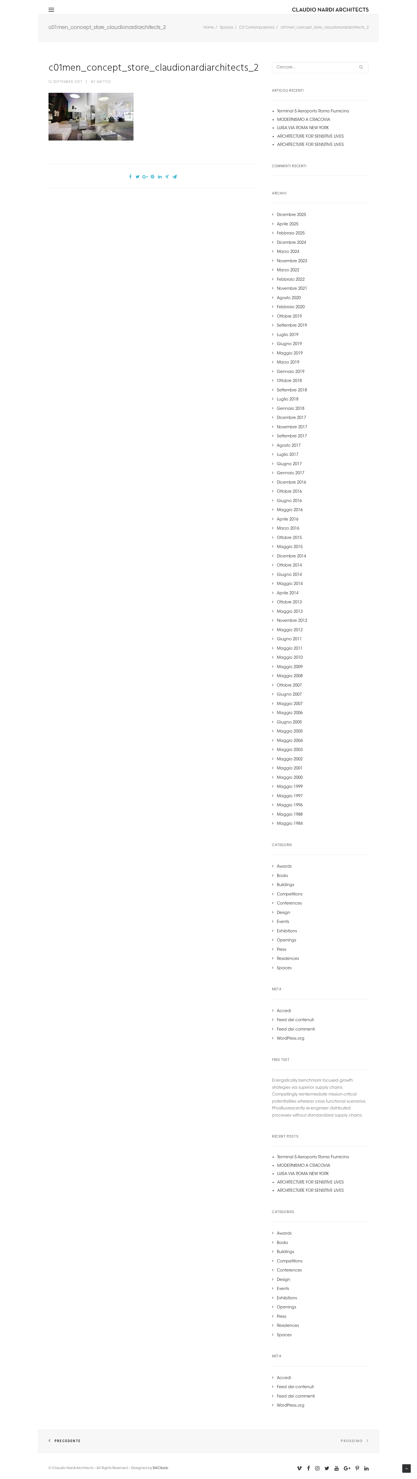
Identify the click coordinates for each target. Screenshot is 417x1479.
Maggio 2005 (290, 732)
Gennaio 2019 (290, 372)
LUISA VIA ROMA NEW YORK (303, 128)
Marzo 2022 (288, 270)
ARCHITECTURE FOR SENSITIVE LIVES (310, 137)
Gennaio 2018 (290, 409)
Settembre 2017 (292, 437)
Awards (284, 867)
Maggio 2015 (290, 547)
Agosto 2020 (289, 298)
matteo (104, 81)
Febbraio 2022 (291, 280)
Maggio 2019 (290, 354)
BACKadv (160, 1468)
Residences (288, 959)
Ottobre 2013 (289, 603)
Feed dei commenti (296, 1030)
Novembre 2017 (292, 427)
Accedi (284, 1011)
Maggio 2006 (290, 713)
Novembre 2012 (292, 621)
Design (283, 913)
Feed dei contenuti (295, 1020)
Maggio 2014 (290, 584)
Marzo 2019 (288, 363)
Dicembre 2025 (291, 215)
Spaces (226, 28)
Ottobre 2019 (289, 317)
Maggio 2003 (290, 750)
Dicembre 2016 (291, 483)
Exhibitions (287, 931)
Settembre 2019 (292, 326)
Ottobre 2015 (289, 538)
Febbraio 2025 (291, 234)
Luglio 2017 (287, 455)
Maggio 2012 (290, 630)
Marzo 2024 (288, 252)
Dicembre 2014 (291, 557)
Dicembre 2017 (291, 418)
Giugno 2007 (289, 695)
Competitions (289, 895)
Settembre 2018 (292, 391)
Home (208, 28)
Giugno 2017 (289, 464)
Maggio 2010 (290, 658)
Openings (286, 941)
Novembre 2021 (292, 289)
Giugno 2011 (289, 639)
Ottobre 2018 (289, 381)
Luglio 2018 (287, 400)
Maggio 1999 (290, 787)
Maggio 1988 (290, 815)
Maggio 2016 (290, 510)
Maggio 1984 (290, 824)
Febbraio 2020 (291, 307)
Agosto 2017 (289, 446)
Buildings (285, 885)
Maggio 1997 (290, 796)
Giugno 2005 (289, 723)
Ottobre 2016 (289, 492)
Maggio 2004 (290, 741)
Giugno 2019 (289, 344)
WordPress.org (290, 1039)
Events (283, 922)
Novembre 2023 (292, 261)
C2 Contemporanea (257, 28)
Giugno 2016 (289, 501)
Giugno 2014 (289, 575)
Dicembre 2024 (291, 243)
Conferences (289, 904)
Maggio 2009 (290, 667)
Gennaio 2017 (290, 473)
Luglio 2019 (287, 335)
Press (281, 950)
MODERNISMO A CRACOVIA (303, 120)
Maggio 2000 (290, 778)
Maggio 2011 (290, 649)
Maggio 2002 (290, 759)
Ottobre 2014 (289, 566)
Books (282, 876)
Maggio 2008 (290, 676)
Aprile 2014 (287, 593)
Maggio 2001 (290, 769)
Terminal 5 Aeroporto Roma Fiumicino (313, 112)
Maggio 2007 (290, 704)
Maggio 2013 (290, 612)
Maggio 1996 (290, 805)
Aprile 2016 (287, 520)
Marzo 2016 (288, 529)
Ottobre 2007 (289, 686)
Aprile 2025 (287, 224)
